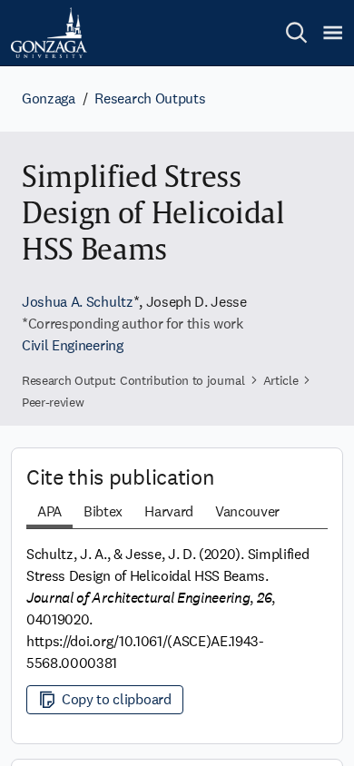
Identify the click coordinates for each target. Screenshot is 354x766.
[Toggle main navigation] (332, 32)
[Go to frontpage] (49, 32)
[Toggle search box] (296, 32)
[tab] (49, 513)
